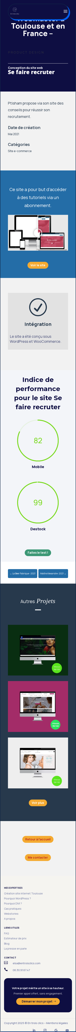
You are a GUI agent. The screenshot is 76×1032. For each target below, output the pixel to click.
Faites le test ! (38, 553)
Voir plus (38, 803)
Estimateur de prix (15, 938)
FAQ (6, 933)
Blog (6, 943)
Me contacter (38, 857)
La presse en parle (15, 948)
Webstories (11, 913)
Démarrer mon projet (37, 1001)
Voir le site (37, 265)
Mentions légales (57, 1023)
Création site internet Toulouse (23, 893)
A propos (9, 918)
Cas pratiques (12, 908)
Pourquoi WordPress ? (17, 898)
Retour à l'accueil (38, 839)
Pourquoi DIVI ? (13, 903)
